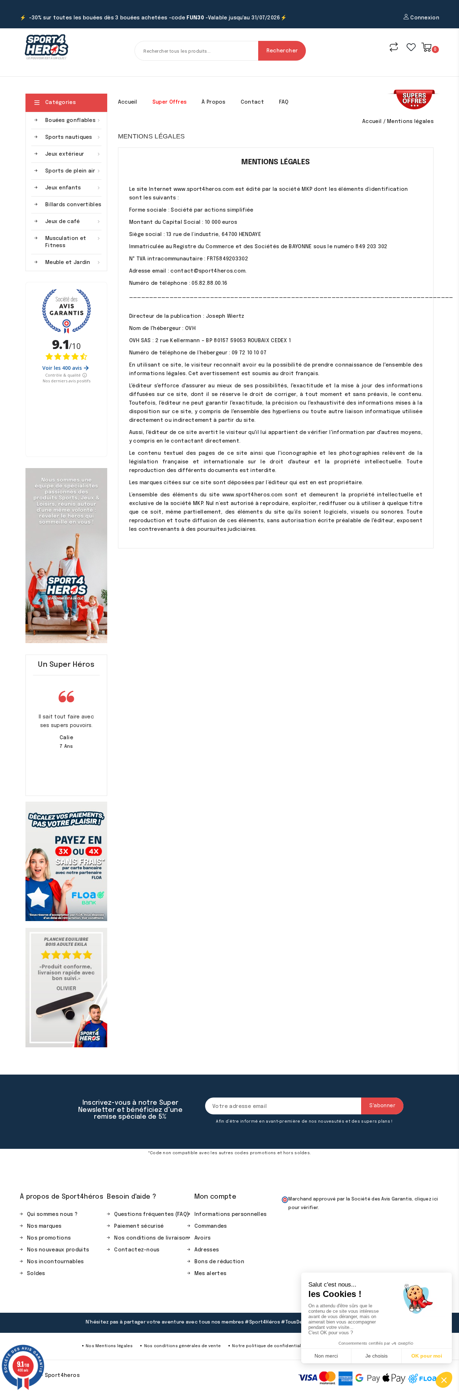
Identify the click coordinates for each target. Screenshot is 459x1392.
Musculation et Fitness (73, 242)
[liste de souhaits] (411, 47)
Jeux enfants (73, 188)
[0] (426, 47)
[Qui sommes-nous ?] (66, 555)
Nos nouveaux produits (58, 1249)
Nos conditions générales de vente (182, 1346)
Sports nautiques (73, 137)
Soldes (36, 1273)
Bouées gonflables (73, 120)
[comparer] (394, 47)
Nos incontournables (55, 1261)
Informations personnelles (230, 1214)
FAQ (284, 102)
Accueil (127, 102)
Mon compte (215, 1197)
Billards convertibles (73, 204)
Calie (67, 737)
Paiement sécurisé (139, 1226)
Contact (252, 102)
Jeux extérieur (73, 154)
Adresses (206, 1249)
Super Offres (169, 102)
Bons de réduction (219, 1261)
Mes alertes (210, 1273)
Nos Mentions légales (109, 1346)
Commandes (210, 1226)
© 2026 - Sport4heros (50, 1375)
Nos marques (44, 1226)
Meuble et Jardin (73, 262)
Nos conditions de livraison (151, 1238)
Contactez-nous (136, 1249)
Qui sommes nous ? (52, 1214)
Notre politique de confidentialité (269, 1346)
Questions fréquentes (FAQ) (151, 1214)
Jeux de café (73, 222)
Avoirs (202, 1238)
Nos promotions (49, 1238)
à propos (213, 102)
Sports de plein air (73, 171)
